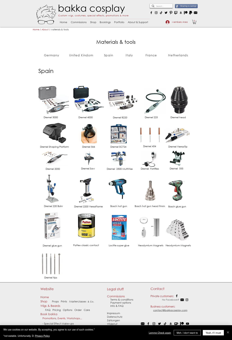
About (45, 29)
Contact (157, 289)
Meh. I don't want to (187, 332)
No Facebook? (165, 299)
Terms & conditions (121, 299)
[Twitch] (176, 12)
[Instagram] (156, 12)
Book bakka (49, 314)
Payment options (119, 302)
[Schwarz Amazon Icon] (171, 324)
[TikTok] (161, 12)
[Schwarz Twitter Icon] (159, 324)
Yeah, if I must (213, 332)
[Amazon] (181, 12)
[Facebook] (151, 12)
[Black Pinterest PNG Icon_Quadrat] (171, 12)
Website (47, 289)
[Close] (228, 332)
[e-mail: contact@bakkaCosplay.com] (195, 12)
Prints (64, 301)
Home (36, 29)
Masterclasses (77, 301)
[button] (78, 20)
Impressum (113, 313)
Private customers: (162, 296)
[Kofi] (176, 324)
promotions (112, 15)
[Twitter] (166, 12)
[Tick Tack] (165, 324)
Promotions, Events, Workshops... (61, 318)
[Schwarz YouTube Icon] (187, 324)
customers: (168, 306)
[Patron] (186, 12)
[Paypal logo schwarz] (190, 12)
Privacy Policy (42, 335)
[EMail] (143, 324)
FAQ (47, 310)
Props (55, 301)
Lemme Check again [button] (160, 332)
